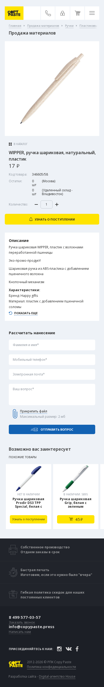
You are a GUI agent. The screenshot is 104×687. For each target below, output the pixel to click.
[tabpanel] (28, 496)
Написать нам (20, 632)
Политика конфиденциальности (51, 667)
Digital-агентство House (57, 676)
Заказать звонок (22, 623)
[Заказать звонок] (48, 13)
